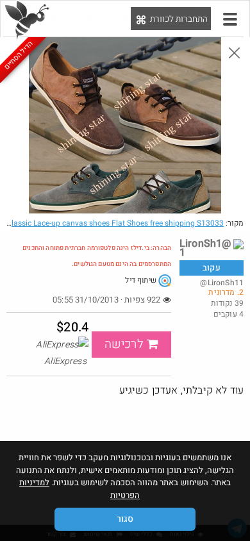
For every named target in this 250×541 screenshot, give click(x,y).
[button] (230, 19)
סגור (125, 519)
